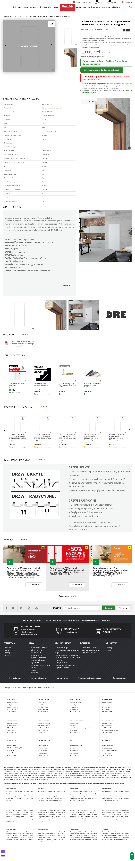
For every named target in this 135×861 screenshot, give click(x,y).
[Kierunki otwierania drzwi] (35, 519)
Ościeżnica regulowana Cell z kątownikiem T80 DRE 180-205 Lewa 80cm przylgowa (17, 437)
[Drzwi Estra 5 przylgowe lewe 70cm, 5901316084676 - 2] (17, 373)
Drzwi (16, 16)
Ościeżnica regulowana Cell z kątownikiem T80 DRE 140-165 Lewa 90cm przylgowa (67, 437)
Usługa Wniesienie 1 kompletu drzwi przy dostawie (41, 385)
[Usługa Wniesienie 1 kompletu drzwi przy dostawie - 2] (42, 373)
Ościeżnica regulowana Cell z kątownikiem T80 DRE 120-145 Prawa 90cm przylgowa (117, 437)
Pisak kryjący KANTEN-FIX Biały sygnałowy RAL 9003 (67, 385)
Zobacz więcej (34, 584)
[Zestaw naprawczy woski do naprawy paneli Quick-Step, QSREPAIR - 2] (92, 373)
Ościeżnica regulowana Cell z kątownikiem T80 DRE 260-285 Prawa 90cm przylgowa (92, 437)
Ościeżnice (21, 16)
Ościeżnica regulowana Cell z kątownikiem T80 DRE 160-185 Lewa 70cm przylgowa (42, 437)
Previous (6, 45)
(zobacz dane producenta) (53, 108)
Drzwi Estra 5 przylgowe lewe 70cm (17, 384)
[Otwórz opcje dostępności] (3, 851)
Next (52, 45)
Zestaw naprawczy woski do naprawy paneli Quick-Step (92, 385)
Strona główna (8, 16)
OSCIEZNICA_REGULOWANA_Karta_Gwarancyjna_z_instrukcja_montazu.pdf (22, 343)
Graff (52, 688)
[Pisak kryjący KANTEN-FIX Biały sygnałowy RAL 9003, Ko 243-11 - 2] (67, 373)
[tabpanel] (19, 315)
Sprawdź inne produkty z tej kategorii (101, 70)
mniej (24, 334)
